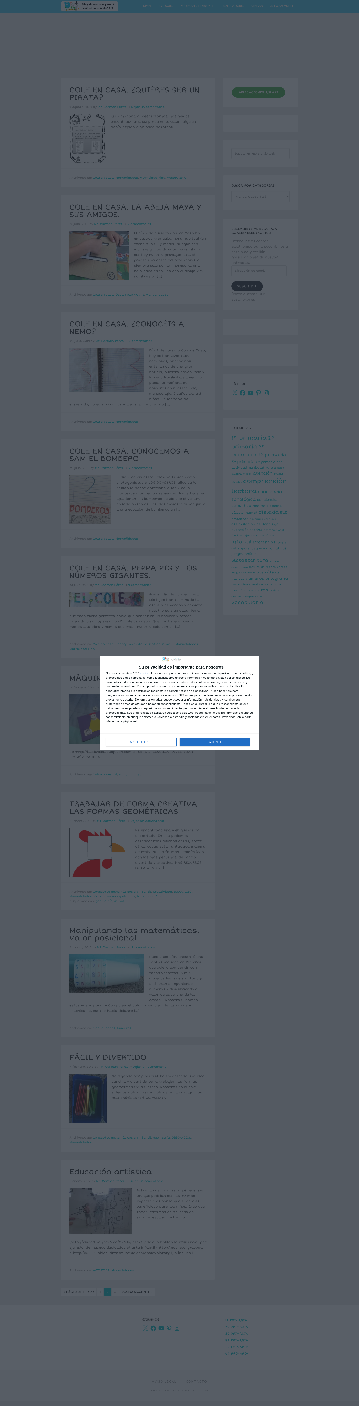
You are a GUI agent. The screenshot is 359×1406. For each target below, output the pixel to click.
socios (144, 673)
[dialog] (179, 703)
